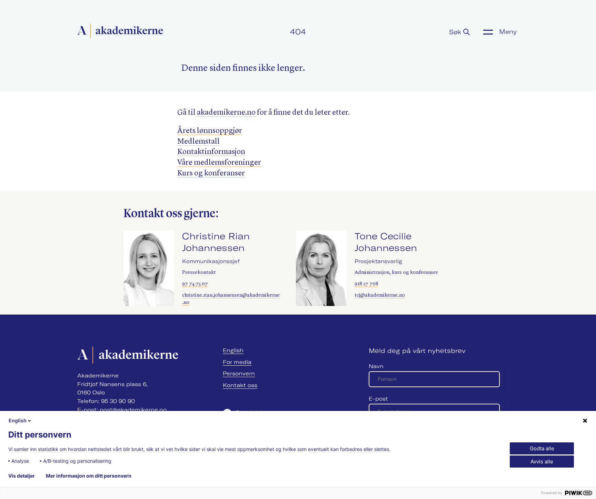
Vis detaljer (21, 476)
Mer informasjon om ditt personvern (88, 476)
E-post (378, 398)
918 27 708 (366, 284)
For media (237, 362)
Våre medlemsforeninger (219, 162)
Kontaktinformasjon (211, 152)
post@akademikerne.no (133, 409)
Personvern (239, 373)
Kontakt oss (240, 385)
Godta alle (542, 448)
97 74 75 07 (195, 284)
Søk (456, 32)
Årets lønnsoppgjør (209, 131)
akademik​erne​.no (226, 112)
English (233, 350)
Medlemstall (198, 141)
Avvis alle (541, 461)
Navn (376, 366)
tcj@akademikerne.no (380, 295)
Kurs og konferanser (211, 173)
